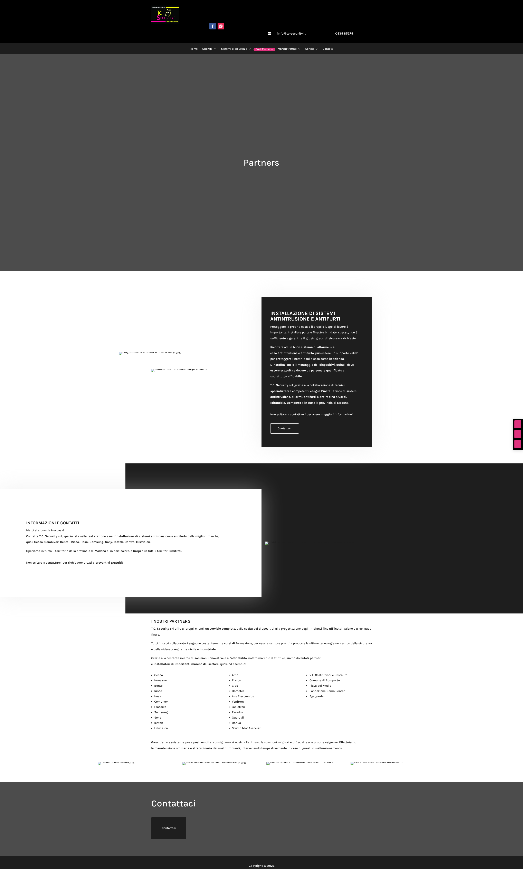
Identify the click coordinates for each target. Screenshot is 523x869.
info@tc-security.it (291, 33)
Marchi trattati (287, 48)
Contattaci (285, 428)
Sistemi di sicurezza (234, 48)
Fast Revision (264, 49)
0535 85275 (344, 33)
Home (194, 48)
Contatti (328, 48)
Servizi (309, 48)
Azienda (207, 48)
